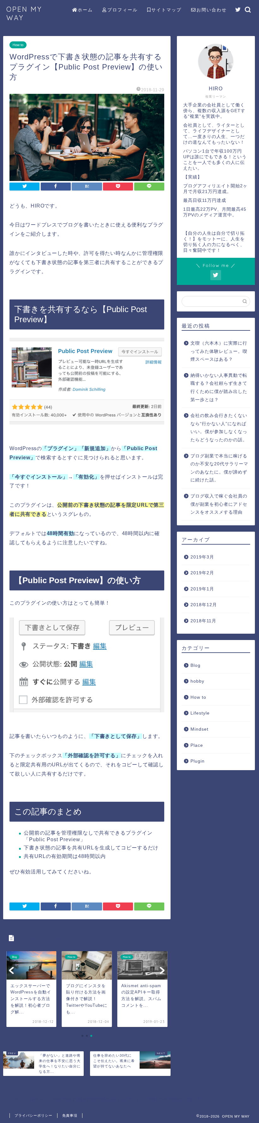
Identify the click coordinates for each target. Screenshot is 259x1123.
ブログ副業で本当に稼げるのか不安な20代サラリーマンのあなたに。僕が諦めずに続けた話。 (219, 468)
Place (196, 745)
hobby (197, 681)
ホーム (85, 10)
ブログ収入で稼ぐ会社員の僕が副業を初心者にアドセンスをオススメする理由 (218, 504)
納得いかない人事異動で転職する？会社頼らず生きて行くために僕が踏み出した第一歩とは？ (218, 387)
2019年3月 (202, 557)
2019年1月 (202, 589)
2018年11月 (203, 621)
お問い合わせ (211, 10)
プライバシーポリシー (33, 1115)
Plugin (197, 761)
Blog (195, 665)
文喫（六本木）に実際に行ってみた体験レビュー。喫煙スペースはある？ (218, 351)
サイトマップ (166, 10)
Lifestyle (200, 713)
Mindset (199, 729)
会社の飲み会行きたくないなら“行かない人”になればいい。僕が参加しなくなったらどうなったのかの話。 (218, 427)
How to (18, 45)
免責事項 (69, 1115)
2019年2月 (202, 573)
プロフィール (122, 10)
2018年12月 (203, 604)
